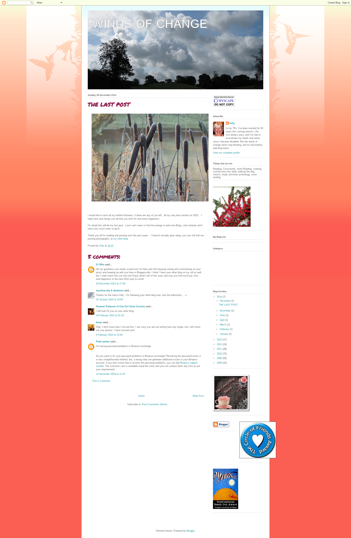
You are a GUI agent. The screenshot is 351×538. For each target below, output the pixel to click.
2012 (220, 344)
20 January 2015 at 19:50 (109, 299)
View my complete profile (226, 152)
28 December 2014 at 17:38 (110, 283)
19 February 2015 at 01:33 (110, 315)
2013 (220, 339)
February (225, 329)
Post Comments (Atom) (154, 404)
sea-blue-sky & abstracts (109, 290)
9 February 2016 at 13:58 (109, 334)
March (223, 324)
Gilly (232, 123)
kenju (99, 322)
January (224, 333)
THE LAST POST (228, 304)
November (225, 310)
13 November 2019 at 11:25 (110, 374)
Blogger (191, 530)
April (222, 320)
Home (141, 396)
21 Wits (100, 264)
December (225, 300)
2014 (220, 296)
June (223, 315)
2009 (220, 358)
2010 (220, 353)
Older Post (198, 396)
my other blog (120, 238)
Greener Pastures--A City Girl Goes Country (120, 306)
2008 (220, 362)
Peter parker (103, 341)
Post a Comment (101, 381)
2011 (220, 349)
